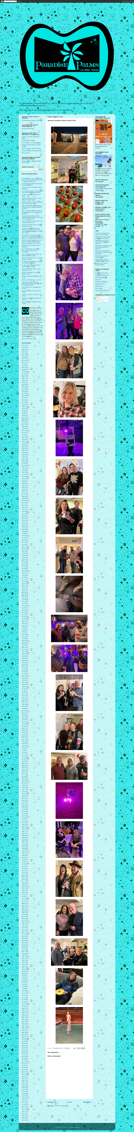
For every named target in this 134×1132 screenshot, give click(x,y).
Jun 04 (24, 373)
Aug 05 (24, 531)
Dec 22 (24, 798)
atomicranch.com (100, 284)
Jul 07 (23, 489)
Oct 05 (24, 735)
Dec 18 (24, 452)
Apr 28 (24, 1041)
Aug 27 (24, 842)
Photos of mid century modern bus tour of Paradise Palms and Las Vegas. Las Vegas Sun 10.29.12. (32, 242)
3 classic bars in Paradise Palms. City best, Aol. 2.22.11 (31, 265)
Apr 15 (24, 588)
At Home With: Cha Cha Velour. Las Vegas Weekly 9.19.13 (32, 221)
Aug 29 (24, 962)
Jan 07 (24, 557)
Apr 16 (24, 352)
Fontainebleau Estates (28, 140)
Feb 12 (24, 1083)
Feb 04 (24, 356)
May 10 (24, 1026)
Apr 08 (24, 544)
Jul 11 (23, 894)
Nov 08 (24, 662)
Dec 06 (24, 433)
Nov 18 (24, 360)
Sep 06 (24, 684)
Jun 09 (24, 999)
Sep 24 (24, 826)
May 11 (24, 1023)
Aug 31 (24, 485)
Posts (99, 297)
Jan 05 (24, 796)
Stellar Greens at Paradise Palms (31, 148)
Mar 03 (24, 354)
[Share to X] (81, 1048)
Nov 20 (24, 395)
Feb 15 (24, 509)
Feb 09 (24, 599)
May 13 (24, 349)
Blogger (77, 1127)
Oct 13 (24, 479)
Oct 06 (24, 481)
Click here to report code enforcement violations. (102, 233)
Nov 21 (24, 934)
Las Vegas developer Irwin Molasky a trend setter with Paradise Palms (32, 191)
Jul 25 (23, 978)
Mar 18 (24, 592)
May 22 (24, 1013)
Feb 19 (24, 551)
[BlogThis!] (79, 1048)
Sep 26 (24, 404)
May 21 (24, 450)
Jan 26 (24, 1093)
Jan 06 (24, 516)
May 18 (24, 496)
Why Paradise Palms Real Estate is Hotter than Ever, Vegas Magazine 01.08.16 (32, 207)
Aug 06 (24, 369)
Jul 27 (23, 861)
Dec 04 (24, 393)
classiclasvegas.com (101, 277)
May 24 (24, 907)
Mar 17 (24, 546)
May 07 (24, 378)
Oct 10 (24, 435)
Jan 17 (24, 721)
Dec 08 (24, 472)
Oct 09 (24, 616)
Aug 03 (24, 745)
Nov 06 (24, 398)
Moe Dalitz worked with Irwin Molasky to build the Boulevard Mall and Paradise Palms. (32, 283)
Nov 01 (24, 879)
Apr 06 (24, 776)
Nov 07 (24, 938)
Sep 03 (24, 367)
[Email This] (77, 1048)
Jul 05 (23, 691)
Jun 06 (24, 1002)
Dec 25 (24, 1109)
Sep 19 (24, 682)
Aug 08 (24, 443)
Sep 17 (24, 621)
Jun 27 (24, 693)
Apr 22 (24, 1054)
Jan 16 (24, 656)
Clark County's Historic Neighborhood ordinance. (102, 260)
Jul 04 (23, 371)
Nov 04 (24, 520)
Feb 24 (24, 1078)
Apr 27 (24, 1043)
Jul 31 (23, 975)
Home (69, 1102)
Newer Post (52, 1102)
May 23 (24, 1010)
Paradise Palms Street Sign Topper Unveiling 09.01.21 (32, 184)
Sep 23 (24, 953)
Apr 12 (24, 774)
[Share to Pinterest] (84, 1048)
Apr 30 (24, 914)
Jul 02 (23, 577)
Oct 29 (24, 807)
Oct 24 (24, 400)
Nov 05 (24, 562)
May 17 (24, 702)
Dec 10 (24, 1113)
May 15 (24, 910)
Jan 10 (24, 1102)
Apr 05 (24, 380)
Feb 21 (24, 923)
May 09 (24, 1028)
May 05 (24, 498)
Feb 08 (24, 717)
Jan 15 (24, 929)
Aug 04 (24, 487)
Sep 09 (24, 741)
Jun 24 (24, 579)
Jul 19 (23, 750)
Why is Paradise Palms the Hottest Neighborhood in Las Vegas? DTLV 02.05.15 (32, 212)
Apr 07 (24, 503)
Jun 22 (24, 492)
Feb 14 (24, 925)
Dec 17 (24, 1111)
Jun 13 (24, 901)
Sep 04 (24, 406)
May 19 (24, 1017)
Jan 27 (24, 1091)
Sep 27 (24, 951)
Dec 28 (24, 726)
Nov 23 (24, 1120)
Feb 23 (24, 785)
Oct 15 (24, 362)
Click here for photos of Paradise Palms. (102, 256)
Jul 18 (23, 689)
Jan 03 (24, 658)
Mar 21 (24, 713)
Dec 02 (24, 518)
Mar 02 (24, 783)
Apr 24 (24, 770)
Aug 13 (24, 853)
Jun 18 (24, 634)
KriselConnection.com (101, 273)
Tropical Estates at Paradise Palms (32, 150)
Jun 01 (24, 872)
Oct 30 (24, 947)
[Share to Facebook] (82, 1048)
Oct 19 (24, 476)
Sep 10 (24, 437)
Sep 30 (24, 675)
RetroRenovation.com (101, 281)
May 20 (24, 461)
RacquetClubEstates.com (102, 290)
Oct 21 (24, 564)
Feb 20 (24, 470)
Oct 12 (24, 667)
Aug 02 (24, 686)
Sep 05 (24, 439)
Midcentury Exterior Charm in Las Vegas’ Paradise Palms (31, 199)
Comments (100, 300)
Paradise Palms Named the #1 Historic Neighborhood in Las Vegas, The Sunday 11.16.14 (32, 217)
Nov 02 (24, 345)
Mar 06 (24, 649)
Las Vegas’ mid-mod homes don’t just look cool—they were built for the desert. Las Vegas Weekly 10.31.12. (32, 236)
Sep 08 (24, 483)
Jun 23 (24, 868)
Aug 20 (24, 848)
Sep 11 (24, 958)
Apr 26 (24, 1045)
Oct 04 (24, 671)
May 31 (24, 763)
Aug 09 (24, 971)
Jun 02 (24, 494)
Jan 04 (24, 724)
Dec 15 (24, 932)
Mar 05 (24, 384)
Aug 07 (24, 408)
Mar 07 (24, 921)
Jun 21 (24, 754)
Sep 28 (24, 678)
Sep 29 (24, 822)
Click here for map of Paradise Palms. (101, 264)
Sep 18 (24, 883)
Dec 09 (24, 391)
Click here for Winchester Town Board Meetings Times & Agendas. (103, 252)
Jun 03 (24, 347)
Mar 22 (24, 778)
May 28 (24, 448)
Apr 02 (24, 382)
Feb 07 (24, 654)
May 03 (24, 704)
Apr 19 (24, 772)
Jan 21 (24, 603)
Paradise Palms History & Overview (32, 120)
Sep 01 (24, 888)
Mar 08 (24, 465)
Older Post (87, 1102)
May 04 (24, 767)
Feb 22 (24, 468)
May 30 (24, 700)
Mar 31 (24, 426)
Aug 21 (24, 890)
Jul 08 (23, 533)
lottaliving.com (99, 286)
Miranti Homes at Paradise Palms (31, 142)
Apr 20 (24, 422)
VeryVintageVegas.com (102, 275)
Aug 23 (24, 846)
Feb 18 (24, 597)
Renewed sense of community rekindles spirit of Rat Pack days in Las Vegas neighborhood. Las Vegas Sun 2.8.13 (32, 231)
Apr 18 (24, 708)
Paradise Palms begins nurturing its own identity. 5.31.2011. (32, 262)
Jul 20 (23, 864)
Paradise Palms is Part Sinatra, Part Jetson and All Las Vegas (32, 202)
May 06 (24, 540)
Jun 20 (24, 695)
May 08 (24, 419)
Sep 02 (24, 441)
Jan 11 (24, 605)
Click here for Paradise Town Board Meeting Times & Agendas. (103, 247)
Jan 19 (24, 514)
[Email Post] (74, 1048)
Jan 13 (24, 1100)
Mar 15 (24, 505)
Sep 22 (24, 956)
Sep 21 (24, 829)
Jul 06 (23, 752)
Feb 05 (24, 601)
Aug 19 (24, 573)
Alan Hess (98, 279)
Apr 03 (24, 424)
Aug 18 (24, 529)
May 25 (24, 905)
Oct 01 (24, 820)
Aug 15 (24, 964)
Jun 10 (24, 697)
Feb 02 (24, 791)
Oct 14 (24, 522)
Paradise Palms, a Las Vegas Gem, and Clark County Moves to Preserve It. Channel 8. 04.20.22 (32, 180)
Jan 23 (24, 719)
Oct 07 (24, 524)
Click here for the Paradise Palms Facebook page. (103, 237)
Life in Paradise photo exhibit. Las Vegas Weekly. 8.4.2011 (31, 255)
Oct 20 (24, 949)
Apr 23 (24, 1052)
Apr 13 (24, 1061)
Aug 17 (24, 851)
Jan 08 (24, 389)
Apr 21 (24, 542)
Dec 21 (24, 430)
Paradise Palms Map (28, 128)
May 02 (24, 912)
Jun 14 (24, 756)
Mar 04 (24, 549)
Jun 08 (24, 759)
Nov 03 (24, 474)
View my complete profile (29, 338)
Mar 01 (24, 1076)
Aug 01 (24, 459)
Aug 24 (24, 844)
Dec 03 (24, 358)
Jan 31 (24, 927)
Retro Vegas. (99, 288)
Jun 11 (24, 636)
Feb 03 (24, 511)
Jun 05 (24, 415)
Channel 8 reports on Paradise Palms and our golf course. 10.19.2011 (31, 250)
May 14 (24, 417)
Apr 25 (24, 706)
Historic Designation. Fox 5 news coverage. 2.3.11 (31, 269)
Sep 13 (24, 739)
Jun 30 (24, 535)
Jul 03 (23, 413)
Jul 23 (23, 630)
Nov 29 (24, 1118)
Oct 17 (24, 665)
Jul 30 (23, 627)
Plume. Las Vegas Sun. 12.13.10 (31, 280)
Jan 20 (24, 555)
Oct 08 (24, 365)
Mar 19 (24, 647)
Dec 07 (24, 728)
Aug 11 (24, 967)
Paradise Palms (36, 308)
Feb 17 (24, 789)
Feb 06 (24, 387)
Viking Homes (26, 153)
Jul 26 (23, 748)
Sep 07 (24, 743)
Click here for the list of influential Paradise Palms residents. (102, 242)
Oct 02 (24, 402)
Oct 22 (24, 614)
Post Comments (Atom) (62, 1105)
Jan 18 (24, 1096)
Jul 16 (23, 411)
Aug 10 (24, 969)
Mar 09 (24, 780)
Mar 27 (24, 1072)
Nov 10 (24, 877)
